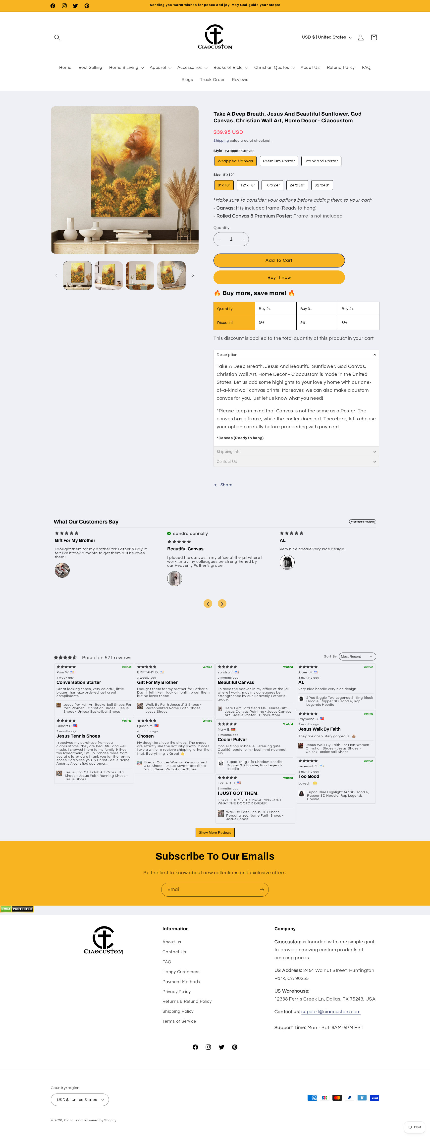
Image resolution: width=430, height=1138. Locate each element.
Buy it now (279, 277)
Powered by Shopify (100, 1120)
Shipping (221, 140)
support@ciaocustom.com (331, 1011)
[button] (57, 37)
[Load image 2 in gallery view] (109, 275)
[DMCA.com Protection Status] (17, 911)
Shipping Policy (178, 1011)
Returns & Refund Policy (187, 1001)
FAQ (166, 962)
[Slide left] (56, 275)
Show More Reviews (215, 832)
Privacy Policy (176, 992)
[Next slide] (222, 603)
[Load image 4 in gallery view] (171, 275)
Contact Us (174, 952)
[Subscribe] (262, 890)
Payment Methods (181, 982)
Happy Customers (181, 972)
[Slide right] (193, 275)
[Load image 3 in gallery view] (140, 275)
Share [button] (226, 485)
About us (171, 942)
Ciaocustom (73, 1120)
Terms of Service (179, 1021)
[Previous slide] (208, 603)
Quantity (222, 228)
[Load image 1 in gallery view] (77, 275)
